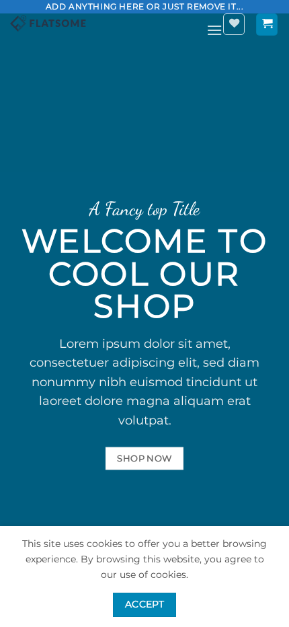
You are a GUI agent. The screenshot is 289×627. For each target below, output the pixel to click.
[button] (214, 29)
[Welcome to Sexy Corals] (103, 23)
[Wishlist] (234, 24)
